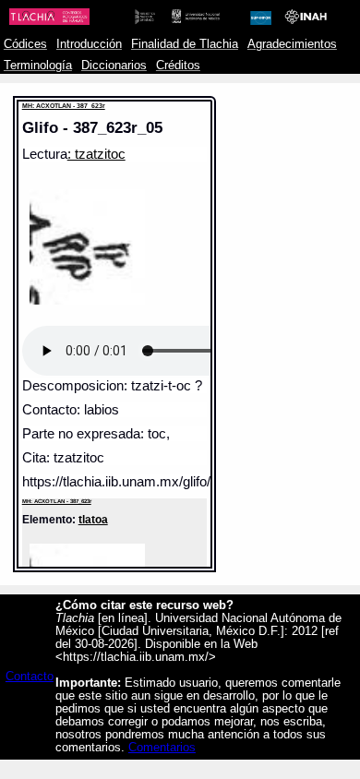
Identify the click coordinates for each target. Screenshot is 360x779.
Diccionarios (114, 65)
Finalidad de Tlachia (184, 44)
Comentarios (162, 747)
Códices (25, 44)
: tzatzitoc (96, 154)
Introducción (89, 44)
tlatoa (93, 519)
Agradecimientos (292, 44)
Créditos (178, 65)
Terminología (38, 65)
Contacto (30, 676)
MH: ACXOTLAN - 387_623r (63, 106)
